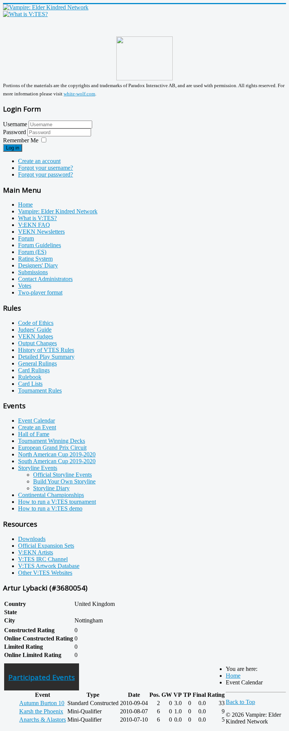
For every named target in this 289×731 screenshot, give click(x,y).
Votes (24, 285)
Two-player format (40, 292)
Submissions (33, 272)
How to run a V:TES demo (50, 508)
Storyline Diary (51, 488)
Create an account (39, 161)
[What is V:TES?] (25, 14)
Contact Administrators (45, 279)
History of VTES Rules (46, 350)
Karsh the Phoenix (41, 711)
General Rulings (37, 363)
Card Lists (30, 384)
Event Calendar (36, 420)
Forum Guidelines (39, 245)
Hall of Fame (33, 434)
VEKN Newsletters (41, 231)
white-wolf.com (79, 94)
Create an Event (37, 427)
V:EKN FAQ (34, 225)
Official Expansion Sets (46, 545)
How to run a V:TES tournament (57, 501)
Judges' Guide (35, 329)
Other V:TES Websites (45, 572)
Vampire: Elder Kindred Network (57, 211)
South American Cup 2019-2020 (57, 461)
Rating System (35, 258)
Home (25, 204)
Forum (26, 238)
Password (15, 132)
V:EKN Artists (35, 552)
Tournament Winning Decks (51, 441)
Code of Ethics (35, 323)
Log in (12, 148)
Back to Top (240, 702)
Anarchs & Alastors (42, 719)
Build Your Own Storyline (64, 481)
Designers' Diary (38, 265)
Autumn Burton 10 (41, 703)
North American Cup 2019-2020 (57, 454)
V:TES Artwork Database (48, 566)
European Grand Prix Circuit (52, 447)
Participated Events (41, 677)
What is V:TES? (37, 218)
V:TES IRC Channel (43, 559)
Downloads (32, 539)
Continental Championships (51, 495)
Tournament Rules (40, 390)
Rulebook (29, 377)
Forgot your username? (45, 168)
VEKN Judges (35, 336)
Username (15, 124)
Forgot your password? (45, 174)
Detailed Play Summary (46, 356)
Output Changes (37, 343)
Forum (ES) (32, 252)
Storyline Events (37, 468)
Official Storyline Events (62, 474)
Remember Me (20, 140)
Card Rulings (34, 370)
